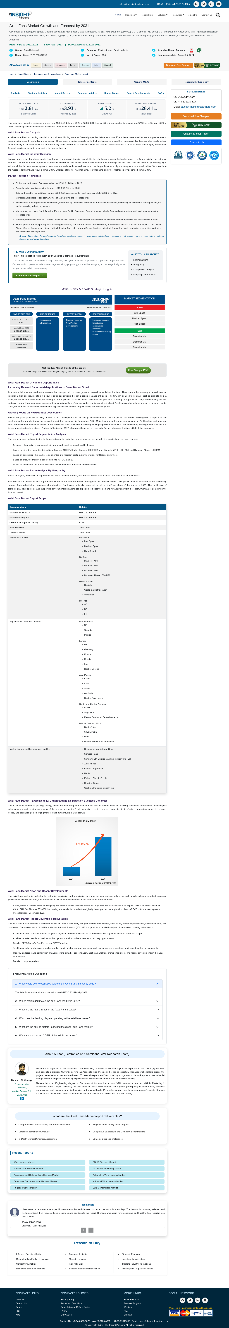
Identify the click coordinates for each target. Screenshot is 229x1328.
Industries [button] (130, 15)
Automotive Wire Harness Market (109, 1175)
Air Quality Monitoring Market (107, 1168)
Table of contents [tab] (87, 82)
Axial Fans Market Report (76, 74)
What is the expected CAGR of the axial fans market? (46, 1035)
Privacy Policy (67, 1299)
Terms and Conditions (71, 1303)
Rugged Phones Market (25, 1187)
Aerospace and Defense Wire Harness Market (36, 1175)
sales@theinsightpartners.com (134, 4)
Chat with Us (197, 142)
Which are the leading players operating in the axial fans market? (53, 1018)
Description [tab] (33, 82)
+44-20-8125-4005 (180, 4)
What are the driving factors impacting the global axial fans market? (54, 1027)
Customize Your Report (196, 133)
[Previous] (74, 1230)
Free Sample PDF (138, 370)
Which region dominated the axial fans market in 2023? (47, 1001)
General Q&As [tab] (141, 82)
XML (18, 1314)
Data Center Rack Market (105, 1187)
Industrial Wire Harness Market (108, 1181)
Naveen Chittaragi (21, 1080)
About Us (20, 1299)
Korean (36, 65)
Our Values (66, 1314)
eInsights (192, 15)
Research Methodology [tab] (196, 82)
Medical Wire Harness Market (28, 1168)
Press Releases (131, 1299)
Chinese (85, 65)
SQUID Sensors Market (104, 1162)
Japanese (61, 65)
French (73, 65)
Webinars (128, 1307)
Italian (96, 65)
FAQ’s (64, 1311)
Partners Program (132, 1303)
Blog (126, 1311)
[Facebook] (196, 4)
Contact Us (206, 15)
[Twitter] (204, 4)
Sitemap (128, 1314)
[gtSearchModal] (218, 15)
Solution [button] (162, 15)
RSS (18, 1311)
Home (118, 14)
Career (19, 1307)
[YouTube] (219, 4)
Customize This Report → (29, 275)
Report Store (147, 15)
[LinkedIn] (211, 4)
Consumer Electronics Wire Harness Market (35, 1181)
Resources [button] (177, 15)
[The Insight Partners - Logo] (20, 14)
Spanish (107, 65)
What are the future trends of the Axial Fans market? (45, 1009)
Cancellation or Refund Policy (75, 1307)
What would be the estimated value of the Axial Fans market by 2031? (55, 983)
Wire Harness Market (24, 1162)
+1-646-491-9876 (162, 4)
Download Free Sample (177, 65)
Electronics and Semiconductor (47, 74)
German (47, 65)
